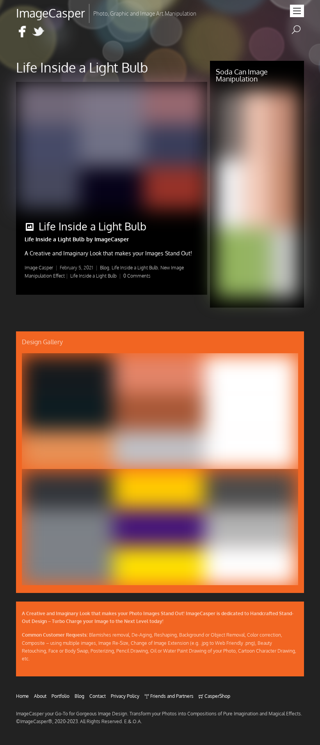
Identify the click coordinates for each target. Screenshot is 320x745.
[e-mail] (54, 32)
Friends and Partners (171, 696)
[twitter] (38, 32)
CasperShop (216, 696)
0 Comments (137, 276)
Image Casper (39, 268)
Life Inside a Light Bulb (92, 226)
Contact (97, 696)
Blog (104, 268)
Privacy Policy (125, 696)
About (40, 696)
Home (22, 696)
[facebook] (22, 32)
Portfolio (60, 696)
